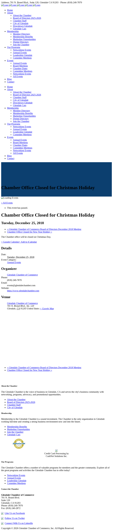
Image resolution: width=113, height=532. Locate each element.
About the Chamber (16, 399)
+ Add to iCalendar (28, 242)
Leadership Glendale (16, 480)
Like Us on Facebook (15, 513)
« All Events (7, 203)
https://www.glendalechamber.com (23, 290)
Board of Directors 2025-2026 (21, 402)
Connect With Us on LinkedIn (19, 523)
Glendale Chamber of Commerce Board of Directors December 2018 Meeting (44, 229)
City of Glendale (15, 407)
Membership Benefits (17, 426)
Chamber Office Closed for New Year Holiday (29, 232)
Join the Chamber (15, 432)
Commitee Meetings (16, 483)
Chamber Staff (14, 405)
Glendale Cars (13, 434)
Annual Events (14, 262)
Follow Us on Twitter (15, 518)
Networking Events (16, 475)
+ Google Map (47, 308)
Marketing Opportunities (18, 429)
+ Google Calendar (10, 242)
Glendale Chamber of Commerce (22, 275)
